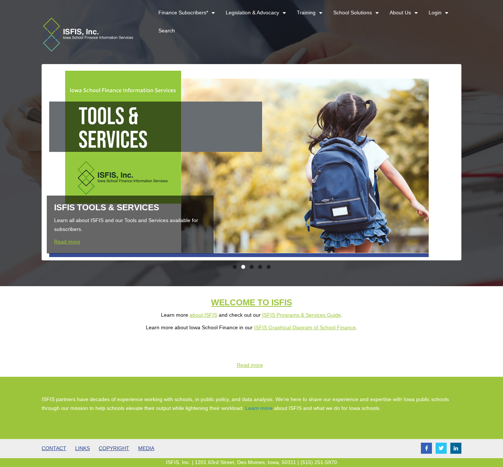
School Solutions (357, 16)
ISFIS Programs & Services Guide (301, 315)
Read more (67, 242)
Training (310, 16)
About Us (405, 16)
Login (439, 16)
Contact (54, 448)
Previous (32, 162)
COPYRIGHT (114, 448)
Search (166, 31)
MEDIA (146, 448)
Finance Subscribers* (187, 16)
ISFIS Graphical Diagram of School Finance (305, 327)
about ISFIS (203, 315)
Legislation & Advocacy (257, 16)
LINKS (82, 448)
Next (471, 162)
